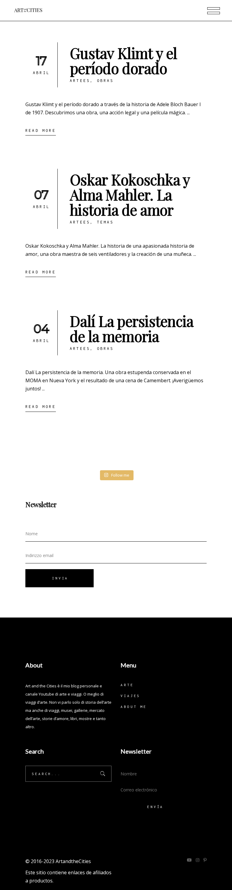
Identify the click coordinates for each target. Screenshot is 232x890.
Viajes (130, 696)
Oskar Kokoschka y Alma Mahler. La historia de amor (130, 194)
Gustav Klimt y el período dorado (123, 60)
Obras (105, 80)
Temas (105, 222)
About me (134, 707)
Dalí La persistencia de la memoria (131, 328)
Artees (80, 80)
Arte (127, 685)
